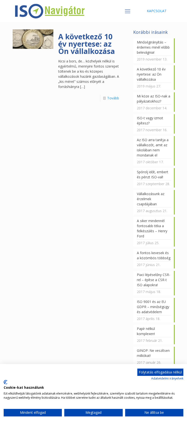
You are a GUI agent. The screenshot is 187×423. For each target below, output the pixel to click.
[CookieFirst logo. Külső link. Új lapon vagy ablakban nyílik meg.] (5, 382)
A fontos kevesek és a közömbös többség (153, 255)
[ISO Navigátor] (49, 11)
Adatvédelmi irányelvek (167, 378)
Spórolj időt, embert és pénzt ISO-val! (152, 174)
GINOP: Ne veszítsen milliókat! (153, 353)
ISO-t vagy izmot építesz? (150, 120)
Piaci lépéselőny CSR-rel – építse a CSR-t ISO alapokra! (153, 279)
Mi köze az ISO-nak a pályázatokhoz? (153, 99)
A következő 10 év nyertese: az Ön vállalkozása (86, 44)
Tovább (113, 98)
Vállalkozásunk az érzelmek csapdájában (150, 198)
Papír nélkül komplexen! (146, 331)
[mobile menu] (127, 11)
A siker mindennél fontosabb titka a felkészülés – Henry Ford (152, 228)
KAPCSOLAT (157, 11)
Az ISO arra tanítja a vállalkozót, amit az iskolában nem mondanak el (152, 147)
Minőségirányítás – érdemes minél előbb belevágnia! (153, 47)
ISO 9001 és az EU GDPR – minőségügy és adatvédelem (153, 306)
